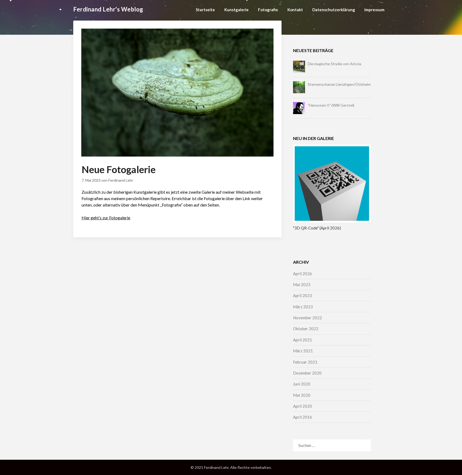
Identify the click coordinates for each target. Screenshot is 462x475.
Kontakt (295, 9)
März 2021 (303, 350)
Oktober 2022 (305, 328)
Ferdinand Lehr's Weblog (108, 9)
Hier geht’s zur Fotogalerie (106, 217)
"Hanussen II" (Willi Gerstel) (331, 105)
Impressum (374, 9)
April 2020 (302, 406)
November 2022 (307, 317)
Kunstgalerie (236, 9)
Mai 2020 (301, 395)
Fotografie (268, 9)
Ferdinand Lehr (120, 180)
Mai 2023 (301, 284)
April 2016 (302, 417)
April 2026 (302, 273)
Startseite (205, 9)
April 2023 (302, 295)
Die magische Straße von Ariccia (334, 63)
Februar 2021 (305, 362)
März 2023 (303, 306)
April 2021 (302, 339)
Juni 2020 (301, 383)
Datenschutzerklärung (333, 9)
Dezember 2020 (307, 373)
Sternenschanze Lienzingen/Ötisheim (339, 84)
